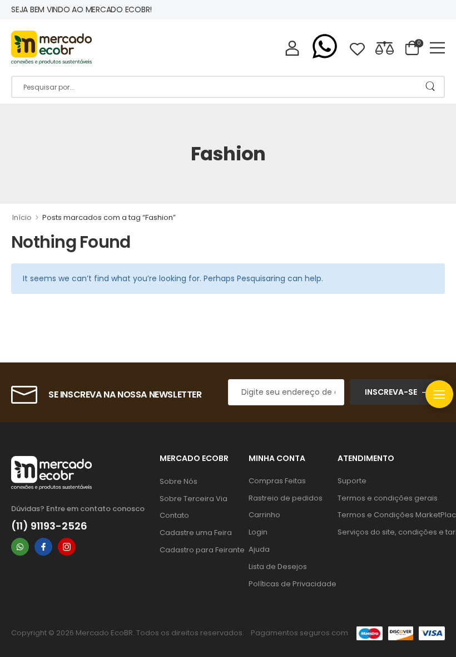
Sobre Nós (178, 481)
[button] (437, 47)
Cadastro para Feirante (198, 550)
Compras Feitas (277, 480)
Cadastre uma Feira (196, 532)
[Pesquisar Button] (430, 87)
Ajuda (259, 549)
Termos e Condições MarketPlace (391, 514)
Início (22, 217)
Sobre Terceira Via (193, 498)
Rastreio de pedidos (286, 498)
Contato (174, 515)
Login (258, 532)
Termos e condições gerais (388, 498)
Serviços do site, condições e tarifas (391, 532)
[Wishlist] (357, 47)
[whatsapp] (20, 547)
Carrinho (264, 514)
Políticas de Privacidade (287, 583)
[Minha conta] (292, 47)
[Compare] (384, 47)
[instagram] (67, 547)
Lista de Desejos (278, 566)
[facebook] (43, 547)
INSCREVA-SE (391, 392)
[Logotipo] (51, 48)
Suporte (352, 480)
